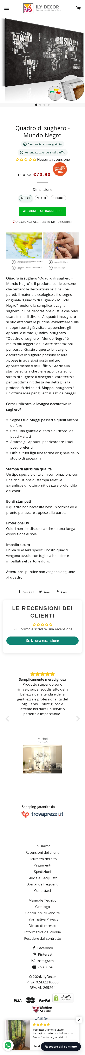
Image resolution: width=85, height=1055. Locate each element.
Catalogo (42, 906)
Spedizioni (42, 871)
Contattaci (42, 890)
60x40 (25, 198)
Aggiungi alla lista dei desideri (43, 221)
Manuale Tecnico (42, 900)
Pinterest (44, 954)
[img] (43, 674)
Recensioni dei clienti (43, 852)
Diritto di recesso (42, 925)
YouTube (45, 967)
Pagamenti (42, 865)
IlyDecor (49, 976)
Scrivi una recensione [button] (42, 640)
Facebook (45, 947)
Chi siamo (42, 846)
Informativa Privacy (42, 919)
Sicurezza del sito (42, 858)
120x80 (58, 198)
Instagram (45, 960)
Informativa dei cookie (42, 932)
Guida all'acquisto (42, 878)
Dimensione (42, 189)
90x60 (41, 198)
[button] (26, 159)
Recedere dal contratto (42, 938)
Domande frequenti (42, 884)
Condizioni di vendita (42, 912)
